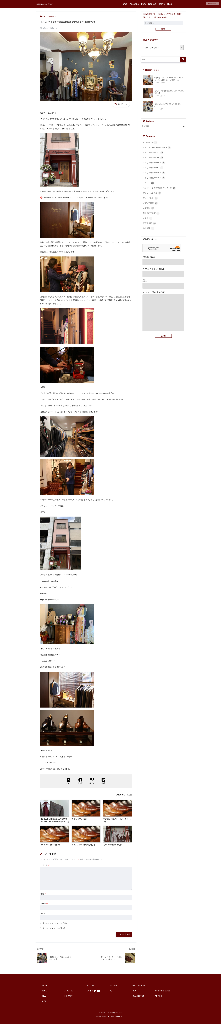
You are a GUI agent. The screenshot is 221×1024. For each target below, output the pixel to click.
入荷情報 (148, 208)
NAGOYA (91, 986)
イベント (148, 183)
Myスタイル (150, 142)
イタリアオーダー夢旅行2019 (156, 148)
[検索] (183, 59)
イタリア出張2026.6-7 (153, 178)
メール (44, 903)
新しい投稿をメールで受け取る (55, 928)
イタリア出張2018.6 (153, 158)
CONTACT (68, 996)
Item (143, 4)
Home (124, 4)
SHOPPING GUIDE (162, 991)
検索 (163, 29)
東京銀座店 (149, 223)
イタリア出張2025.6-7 (153, 173)
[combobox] (163, 47)
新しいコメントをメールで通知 (55, 923)
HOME (44, 991)
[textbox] (163, 47)
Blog (169, 4)
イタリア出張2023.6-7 (153, 163)
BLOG (44, 1001)
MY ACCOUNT (138, 996)
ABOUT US (68, 991)
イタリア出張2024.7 (152, 168)
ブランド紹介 (150, 198)
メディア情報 (150, 203)
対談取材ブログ (150, 213)
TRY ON (158, 996)
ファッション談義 (152, 193)
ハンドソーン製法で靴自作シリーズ (159, 188)
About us (134, 4)
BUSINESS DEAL (118, 1016)
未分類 (129, 795)
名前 (43, 894)
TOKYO (113, 986)
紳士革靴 (148, 228)
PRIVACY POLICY (102, 1016)
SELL (44, 996)
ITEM (134, 991)
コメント (45, 865)
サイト (43, 913)
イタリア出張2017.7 (153, 153)
